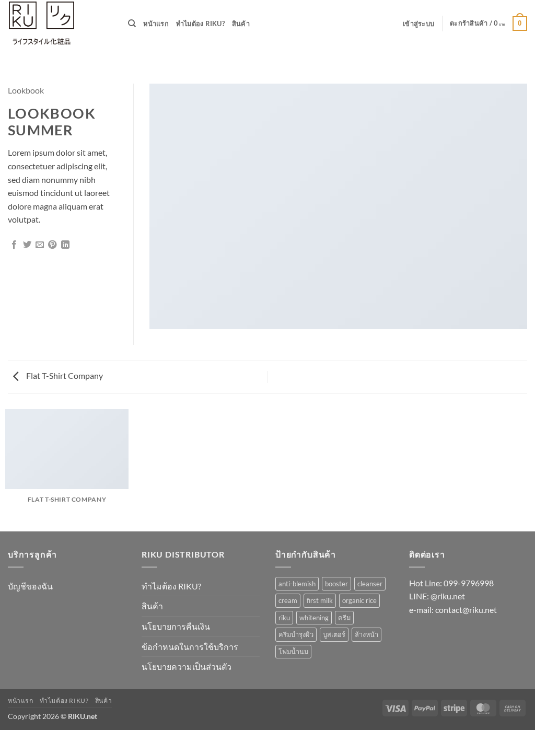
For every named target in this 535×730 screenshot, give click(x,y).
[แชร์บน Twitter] (27, 245)
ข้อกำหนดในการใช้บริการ (190, 647)
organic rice (359, 600)
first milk (320, 600)
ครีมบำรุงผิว (295, 634)
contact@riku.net (466, 610)
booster (336, 584)
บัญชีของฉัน (30, 586)
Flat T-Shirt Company (64, 375)
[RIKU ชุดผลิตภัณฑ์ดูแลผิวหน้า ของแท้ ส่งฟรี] (60, 23)
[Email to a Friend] (40, 245)
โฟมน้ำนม (293, 651)
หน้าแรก (156, 23)
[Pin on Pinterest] (52, 245)
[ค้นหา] (132, 23)
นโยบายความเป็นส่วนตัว (186, 666)
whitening (314, 617)
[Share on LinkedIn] (65, 245)
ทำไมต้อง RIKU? (200, 23)
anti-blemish (297, 584)
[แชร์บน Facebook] (14, 245)
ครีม (344, 617)
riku (284, 617)
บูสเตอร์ (334, 634)
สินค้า (241, 23)
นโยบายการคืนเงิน (176, 626)
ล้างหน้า (366, 634)
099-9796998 (469, 583)
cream (287, 600)
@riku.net (448, 596)
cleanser (369, 584)
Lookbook (26, 90)
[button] (418, 23)
